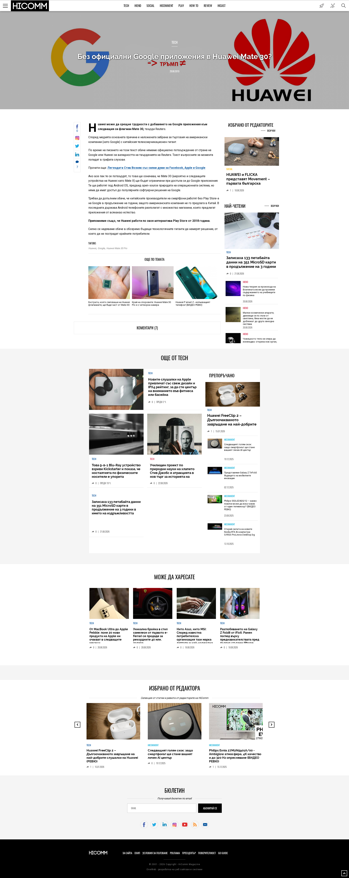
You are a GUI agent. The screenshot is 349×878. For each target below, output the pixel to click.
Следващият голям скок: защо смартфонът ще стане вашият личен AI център (239, 447)
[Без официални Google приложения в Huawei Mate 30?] (77, 139)
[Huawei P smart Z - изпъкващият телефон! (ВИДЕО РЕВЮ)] (196, 282)
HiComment (166, 6)
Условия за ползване (155, 853)
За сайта (127, 853)
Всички (271, 130)
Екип (137, 853)
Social (150, 6)
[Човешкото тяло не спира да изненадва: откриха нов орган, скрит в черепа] (233, 340)
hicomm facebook (144, 824)
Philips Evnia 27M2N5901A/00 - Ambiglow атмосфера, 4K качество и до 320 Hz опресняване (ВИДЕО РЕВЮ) (235, 756)
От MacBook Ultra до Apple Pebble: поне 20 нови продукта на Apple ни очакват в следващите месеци (108, 636)
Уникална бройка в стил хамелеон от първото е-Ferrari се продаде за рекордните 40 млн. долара (150, 636)
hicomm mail (205, 824)
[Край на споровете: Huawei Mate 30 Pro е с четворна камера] (153, 282)
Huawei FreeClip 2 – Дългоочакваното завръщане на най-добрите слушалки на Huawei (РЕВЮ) (232, 422)
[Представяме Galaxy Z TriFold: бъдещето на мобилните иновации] (215, 471)
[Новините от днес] (321, 5)
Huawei (92, 248)
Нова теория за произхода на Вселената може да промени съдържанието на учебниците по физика (259, 291)
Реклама (175, 853)
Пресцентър (189, 853)
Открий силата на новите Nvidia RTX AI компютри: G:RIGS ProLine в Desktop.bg (239, 532)
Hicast (221, 6)
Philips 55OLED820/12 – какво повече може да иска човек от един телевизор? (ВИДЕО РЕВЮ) (240, 505)
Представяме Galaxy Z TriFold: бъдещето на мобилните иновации (240, 475)
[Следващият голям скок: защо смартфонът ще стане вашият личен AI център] (215, 444)
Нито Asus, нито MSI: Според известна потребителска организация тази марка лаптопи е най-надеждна (195, 636)
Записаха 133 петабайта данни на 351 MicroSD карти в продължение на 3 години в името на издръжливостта (251, 264)
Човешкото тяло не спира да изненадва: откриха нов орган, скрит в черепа (260, 341)
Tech (126, 6)
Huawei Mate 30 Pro (116, 248)
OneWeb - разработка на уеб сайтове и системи (174, 869)
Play (181, 6)
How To (193, 6)
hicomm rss (195, 824)
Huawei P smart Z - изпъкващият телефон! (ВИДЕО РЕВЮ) (193, 303)
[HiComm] (30, 5)
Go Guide (223, 853)
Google (101, 248)
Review (208, 6)
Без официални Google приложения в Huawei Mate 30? (174, 56)
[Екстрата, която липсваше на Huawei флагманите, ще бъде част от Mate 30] (109, 282)
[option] (251, 291)
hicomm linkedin (164, 824)
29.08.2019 (174, 71)
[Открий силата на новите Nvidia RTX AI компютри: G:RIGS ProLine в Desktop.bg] (215, 526)
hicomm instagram (174, 824)
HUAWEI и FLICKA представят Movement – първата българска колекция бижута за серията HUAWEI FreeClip (249, 183)
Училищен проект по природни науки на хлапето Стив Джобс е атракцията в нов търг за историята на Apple (172, 472)
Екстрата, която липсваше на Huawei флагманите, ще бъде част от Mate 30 (109, 303)
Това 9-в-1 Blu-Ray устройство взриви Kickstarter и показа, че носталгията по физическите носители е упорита (116, 471)
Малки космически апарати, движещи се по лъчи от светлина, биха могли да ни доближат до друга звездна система (258, 318)
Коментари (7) (147, 327)
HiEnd (138, 6)
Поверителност (207, 853)
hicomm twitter (154, 824)
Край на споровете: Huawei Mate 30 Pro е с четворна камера (151, 303)
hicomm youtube (185, 824)
